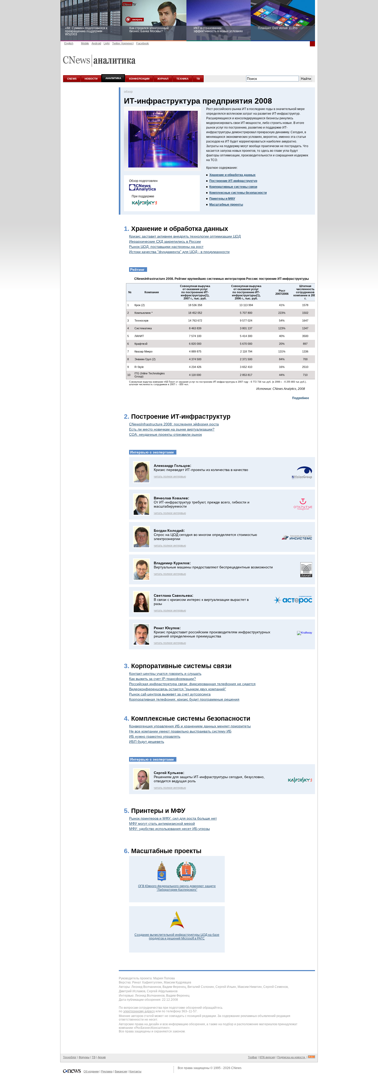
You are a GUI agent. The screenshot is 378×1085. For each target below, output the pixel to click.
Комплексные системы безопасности (238, 193)
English (68, 43)
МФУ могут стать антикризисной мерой (162, 823)
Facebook (142, 43)
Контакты (135, 1071)
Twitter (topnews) (123, 43)
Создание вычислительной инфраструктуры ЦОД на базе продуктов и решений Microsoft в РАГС (176, 936)
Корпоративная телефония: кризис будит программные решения (184, 699)
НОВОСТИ (91, 78)
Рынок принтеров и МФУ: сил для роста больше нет (173, 818)
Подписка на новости (291, 1057)
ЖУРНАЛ (162, 78)
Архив (102, 1057)
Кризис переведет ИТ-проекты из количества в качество (201, 470)
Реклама (106, 1071)
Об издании (91, 1071)
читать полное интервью (170, 476)
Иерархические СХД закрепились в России (165, 241)
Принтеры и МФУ (222, 198)
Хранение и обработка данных (232, 175)
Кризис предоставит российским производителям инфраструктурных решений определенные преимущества (212, 634)
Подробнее (300, 398)
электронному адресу (139, 1011)
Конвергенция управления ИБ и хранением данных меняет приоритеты (190, 726)
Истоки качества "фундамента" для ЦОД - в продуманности (179, 252)
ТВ (198, 78)
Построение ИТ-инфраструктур (233, 181)
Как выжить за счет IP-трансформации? (162, 679)
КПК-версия (267, 1057)
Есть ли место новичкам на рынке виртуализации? (171, 429)
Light (107, 43)
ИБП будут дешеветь (146, 741)
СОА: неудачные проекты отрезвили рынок (165, 434)
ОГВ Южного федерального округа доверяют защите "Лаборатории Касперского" (177, 887)
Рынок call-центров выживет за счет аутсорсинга (170, 694)
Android (96, 43)
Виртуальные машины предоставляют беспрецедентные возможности (213, 567)
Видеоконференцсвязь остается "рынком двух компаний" (177, 689)
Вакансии (121, 1071)
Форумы (84, 1057)
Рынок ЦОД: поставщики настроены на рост (166, 247)
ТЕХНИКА (182, 78)
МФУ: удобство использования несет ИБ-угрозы (169, 829)
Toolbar (252, 1057)
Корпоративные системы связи (233, 187)
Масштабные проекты (226, 204)
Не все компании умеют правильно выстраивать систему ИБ (180, 731)
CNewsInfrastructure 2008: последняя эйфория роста (174, 424)
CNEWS (72, 78)
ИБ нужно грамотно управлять (154, 736)
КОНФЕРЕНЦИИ (139, 78)
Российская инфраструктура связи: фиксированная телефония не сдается (192, 684)
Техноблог (69, 1057)
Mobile (85, 43)
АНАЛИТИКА (113, 78)
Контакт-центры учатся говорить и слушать (165, 673)
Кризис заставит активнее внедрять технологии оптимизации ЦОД (185, 236)
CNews (236, 1068)
